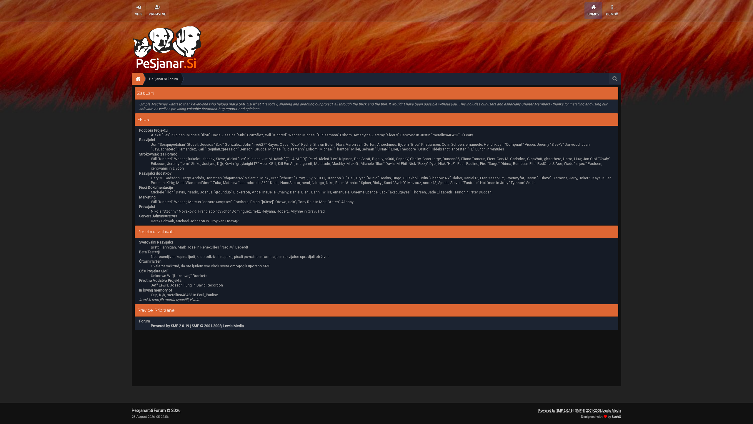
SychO (616, 417)
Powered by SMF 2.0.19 (170, 326)
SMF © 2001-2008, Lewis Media (218, 326)
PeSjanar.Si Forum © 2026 (156, 410)
